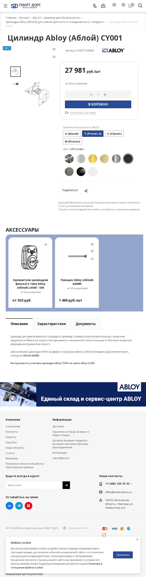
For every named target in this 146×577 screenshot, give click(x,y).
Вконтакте (9, 506)
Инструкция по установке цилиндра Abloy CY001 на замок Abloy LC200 (52, 363)
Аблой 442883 (31, 355)
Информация (61, 419)
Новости (11, 437)
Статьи (10, 453)
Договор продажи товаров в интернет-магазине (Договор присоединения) (70, 444)
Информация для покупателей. (24, 574)
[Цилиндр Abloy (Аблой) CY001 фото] (38, 93)
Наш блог (11, 442)
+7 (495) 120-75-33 (117, 483)
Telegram (19, 506)
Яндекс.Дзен (28, 506)
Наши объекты (15, 447)
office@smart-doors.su (118, 492)
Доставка (58, 426)
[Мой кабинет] (103, 6)
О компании (13, 426)
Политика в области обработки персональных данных (25, 465)
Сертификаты (60, 458)
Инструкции (59, 452)
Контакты (12, 431)
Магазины (12, 458)
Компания (13, 419)
